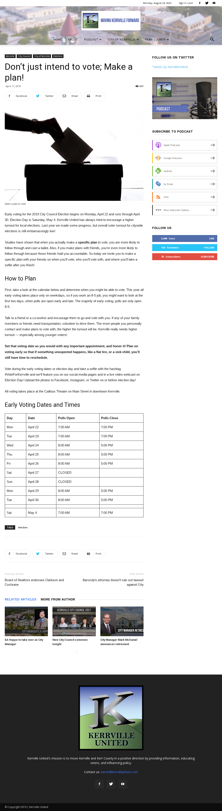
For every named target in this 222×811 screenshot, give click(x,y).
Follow (209, 247)
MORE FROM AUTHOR (58, 599)
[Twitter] (207, 3)
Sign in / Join (186, 3)
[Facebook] (199, 3)
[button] (212, 40)
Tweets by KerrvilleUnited (170, 67)
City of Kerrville (121, 39)
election (23, 527)
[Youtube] (214, 3)
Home (57, 39)
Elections (57, 56)
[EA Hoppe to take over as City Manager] (26, 621)
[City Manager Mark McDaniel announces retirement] (122, 621)
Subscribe (207, 256)
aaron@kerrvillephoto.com (119, 772)
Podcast (91, 39)
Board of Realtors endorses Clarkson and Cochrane (34, 582)
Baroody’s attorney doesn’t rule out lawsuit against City (113, 582)
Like (211, 238)
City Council (24, 56)
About (73, 39)
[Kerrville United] (111, 20)
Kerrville (10, 56)
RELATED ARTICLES (20, 599)
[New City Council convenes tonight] (74, 621)
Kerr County (155, 39)
